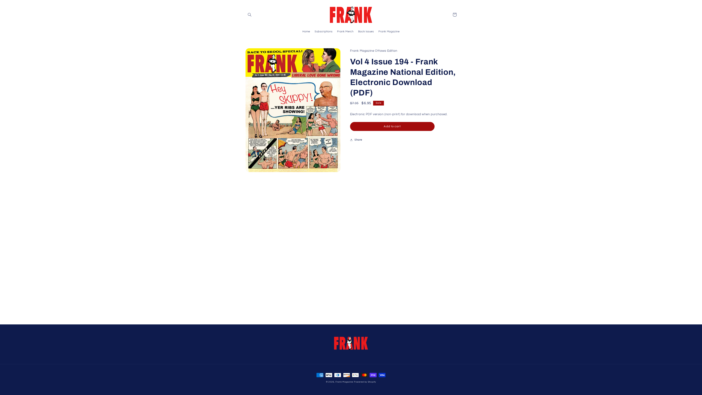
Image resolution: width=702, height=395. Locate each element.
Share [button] (358, 139)
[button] (250, 14)
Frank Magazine (344, 382)
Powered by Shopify (365, 382)
